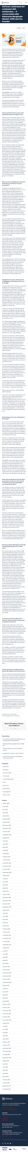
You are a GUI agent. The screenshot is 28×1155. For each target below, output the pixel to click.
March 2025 (6, 816)
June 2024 (5, 844)
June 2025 (5, 806)
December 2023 (7, 863)
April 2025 (5, 812)
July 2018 (5, 1064)
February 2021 (6, 966)
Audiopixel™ (5, 1118)
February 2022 (6, 929)
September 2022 (7, 907)
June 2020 (5, 992)
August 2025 (6, 803)
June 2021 (5, 954)
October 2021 (6, 941)
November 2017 (7, 1089)
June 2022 (5, 916)
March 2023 (6, 891)
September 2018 (7, 1057)
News (4, 782)
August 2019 (6, 1023)
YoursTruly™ (5, 1117)
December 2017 (7, 1086)
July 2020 (5, 988)
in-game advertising (8, 779)
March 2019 (6, 1039)
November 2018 (7, 1051)
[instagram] (7, 1143)
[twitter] (5, 1143)
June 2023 (5, 882)
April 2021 (5, 960)
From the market (7, 773)
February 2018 (6, 1079)
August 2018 (6, 1061)
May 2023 (5, 885)
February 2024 (6, 856)
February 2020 (6, 1004)
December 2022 (7, 897)
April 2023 (5, 888)
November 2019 (7, 1013)
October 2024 (6, 831)
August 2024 (6, 838)
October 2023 (6, 869)
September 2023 (7, 872)
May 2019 (5, 1032)
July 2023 (5, 878)
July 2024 (5, 841)
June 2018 (5, 1067)
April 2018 (5, 1073)
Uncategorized (8, 715)
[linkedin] (10, 1143)
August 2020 (6, 985)
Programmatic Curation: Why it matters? (13, 753)
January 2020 (6, 1007)
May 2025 (5, 809)
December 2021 (7, 935)
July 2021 (5, 951)
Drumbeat (4, 1120)
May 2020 (5, 995)
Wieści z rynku (6, 795)
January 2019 (6, 1045)
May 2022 (5, 919)
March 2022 (6, 926)
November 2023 (7, 866)
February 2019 (6, 1042)
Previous (19, 28)
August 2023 (6, 875)
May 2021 (5, 957)
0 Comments (16, 715)
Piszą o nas (5, 785)
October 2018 (6, 1054)
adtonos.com (6, 714)
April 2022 (5, 922)
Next (24, 28)
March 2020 (6, 1001)
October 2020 (6, 979)
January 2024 (6, 860)
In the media (6, 776)
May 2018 (5, 1070)
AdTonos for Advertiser (8, 1107)
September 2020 (7, 982)
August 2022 (6, 910)
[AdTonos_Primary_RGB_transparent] (5, 2)
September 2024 (7, 834)
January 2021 (6, 970)
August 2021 (6, 948)
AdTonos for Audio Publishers (9, 1109)
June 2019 (5, 1029)
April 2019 (5, 1035)
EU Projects (5, 769)
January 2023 (6, 894)
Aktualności (6, 766)
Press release (6, 788)
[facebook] (2, 1143)
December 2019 (7, 1010)
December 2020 (7, 973)
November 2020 (7, 976)
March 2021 (6, 963)
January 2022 (6, 932)
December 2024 (7, 825)
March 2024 (6, 853)
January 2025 (6, 822)
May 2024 (5, 847)
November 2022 (7, 900)
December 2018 (7, 1048)
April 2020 (5, 998)
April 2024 (5, 850)
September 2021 (7, 944)
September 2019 (7, 1020)
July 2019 (5, 1026)
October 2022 (6, 904)
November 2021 (7, 938)
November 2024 (7, 828)
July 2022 (5, 913)
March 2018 (6, 1076)
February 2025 (6, 819)
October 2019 (6, 1017)
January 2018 (6, 1083)
